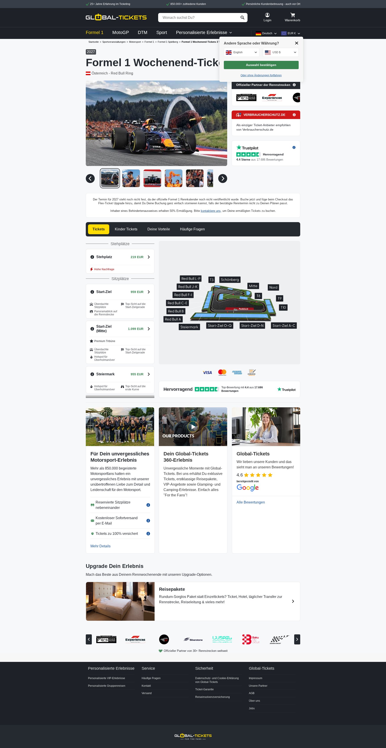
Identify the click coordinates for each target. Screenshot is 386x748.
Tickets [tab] (98, 229)
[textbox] (241, 52)
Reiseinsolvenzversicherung (212, 697)
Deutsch (267, 33)
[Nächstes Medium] (222, 178)
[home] (116, 17)
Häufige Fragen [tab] (192, 229)
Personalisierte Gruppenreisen (106, 685)
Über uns (254, 700)
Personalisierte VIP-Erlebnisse (106, 678)
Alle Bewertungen (251, 502)
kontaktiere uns (211, 210)
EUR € (292, 33)
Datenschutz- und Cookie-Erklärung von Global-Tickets (217, 680)
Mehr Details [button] (100, 546)
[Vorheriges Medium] (90, 178)
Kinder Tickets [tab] (126, 229)
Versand (147, 693)
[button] (156, 123)
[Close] (297, 43)
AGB (251, 693)
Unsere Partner (258, 685)
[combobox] (242, 52)
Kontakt (146, 685)
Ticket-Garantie (204, 689)
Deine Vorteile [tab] (158, 229)
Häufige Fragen (151, 678)
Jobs (252, 708)
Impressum (255, 678)
